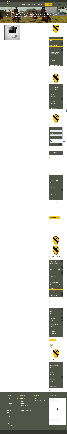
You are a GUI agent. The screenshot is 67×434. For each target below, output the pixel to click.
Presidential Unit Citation (54, 290)
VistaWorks (37, 432)
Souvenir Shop (52, 340)
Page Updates (23, 408)
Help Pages (23, 400)
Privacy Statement (53, 62)
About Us (24, 4)
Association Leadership (54, 87)
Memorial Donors (53, 101)
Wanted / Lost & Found (56, 154)
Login (59, 4)
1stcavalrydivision (60, 422)
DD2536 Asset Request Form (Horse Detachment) (55, 53)
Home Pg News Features (25, 405)
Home (44, 1)
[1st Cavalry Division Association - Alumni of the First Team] (7, 4)
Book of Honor (53, 38)
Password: (51, 133)
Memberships (48, 4)
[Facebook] (6, 1)
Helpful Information (25, 401)
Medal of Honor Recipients (55, 269)
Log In (60, 144)
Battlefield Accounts (54, 293)
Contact (50, 1)
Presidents (52, 94)
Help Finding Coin (55, 163)
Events (22, 398)
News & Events (52, 49)
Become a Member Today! (54, 217)
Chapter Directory (53, 45)
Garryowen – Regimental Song (55, 284)
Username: (51, 129)
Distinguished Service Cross (55, 271)
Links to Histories (53, 295)
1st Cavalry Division (52, 422)
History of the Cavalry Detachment (54, 288)
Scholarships (29, 4)
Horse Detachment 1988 (56, 168)
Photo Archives (53, 42)
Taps (51, 40)
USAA (47, 1)
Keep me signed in (54, 137)
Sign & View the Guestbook (55, 65)
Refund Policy (52, 60)
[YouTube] (8, 1)
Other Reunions (54, 152)
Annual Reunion (37, 4)
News (22, 407)
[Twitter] (10, 1)
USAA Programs (53, 103)
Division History (53, 267)
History (42, 4)
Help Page (54, 1)
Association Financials (54, 89)
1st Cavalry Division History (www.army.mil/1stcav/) (55, 264)
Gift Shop (59, 1)
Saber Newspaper (53, 47)
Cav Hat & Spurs (53, 276)
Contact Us (52, 55)
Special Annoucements (25, 410)
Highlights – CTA (24, 403)
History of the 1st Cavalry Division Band (54, 279)
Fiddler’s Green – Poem (54, 282)
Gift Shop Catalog (53, 91)
